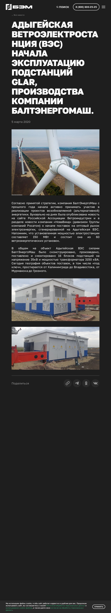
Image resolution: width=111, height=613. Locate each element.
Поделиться (20, 383)
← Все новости (18, 15)
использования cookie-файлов (19, 608)
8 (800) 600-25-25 (86, 6)
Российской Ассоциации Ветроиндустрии (59, 218)
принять (98, 607)
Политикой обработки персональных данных (65, 605)
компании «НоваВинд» (54, 222)
